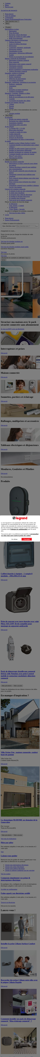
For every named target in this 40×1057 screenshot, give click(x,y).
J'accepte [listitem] (27, 539)
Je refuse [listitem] (14, 539)
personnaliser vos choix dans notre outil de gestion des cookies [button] (20, 534)
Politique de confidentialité (18, 529)
